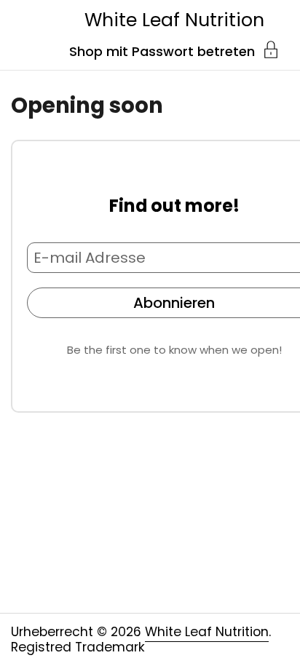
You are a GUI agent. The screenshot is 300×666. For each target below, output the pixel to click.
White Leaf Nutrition (174, 20)
